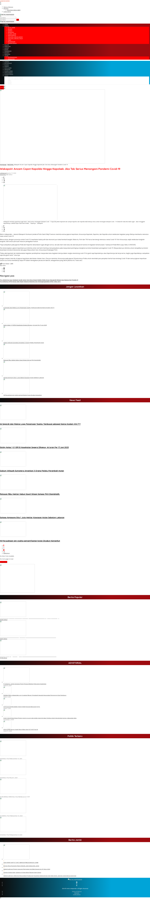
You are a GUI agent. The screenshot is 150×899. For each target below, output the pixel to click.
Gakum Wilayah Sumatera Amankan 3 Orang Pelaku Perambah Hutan (23, 342)
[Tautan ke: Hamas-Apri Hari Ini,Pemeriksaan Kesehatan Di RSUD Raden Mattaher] (13, 831)
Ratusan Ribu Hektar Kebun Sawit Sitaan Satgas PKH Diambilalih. (22, 360)
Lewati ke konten (5, 1)
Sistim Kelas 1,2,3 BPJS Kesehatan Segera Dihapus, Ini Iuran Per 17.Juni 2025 (25, 325)
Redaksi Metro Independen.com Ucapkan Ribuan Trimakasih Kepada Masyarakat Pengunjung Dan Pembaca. (34, 695)
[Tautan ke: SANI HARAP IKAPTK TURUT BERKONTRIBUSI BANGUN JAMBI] (16, 859)
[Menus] (0, 2)
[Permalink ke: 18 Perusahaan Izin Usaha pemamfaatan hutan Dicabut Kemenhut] (16, 393)
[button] (17, 20)
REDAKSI (76, 893)
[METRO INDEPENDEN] (7, 14)
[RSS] (4, 271)
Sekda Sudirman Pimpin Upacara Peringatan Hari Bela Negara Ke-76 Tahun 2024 (26, 869)
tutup (2, 86)
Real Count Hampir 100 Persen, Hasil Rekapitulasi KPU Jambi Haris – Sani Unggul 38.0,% (25, 814)
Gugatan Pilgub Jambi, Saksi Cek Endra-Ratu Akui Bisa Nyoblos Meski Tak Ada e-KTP (24, 795)
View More (4, 562)
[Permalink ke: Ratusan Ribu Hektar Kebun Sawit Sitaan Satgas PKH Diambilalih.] (16, 358)
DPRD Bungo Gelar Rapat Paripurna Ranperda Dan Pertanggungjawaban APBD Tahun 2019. (30, 281)
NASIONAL (3, 174)
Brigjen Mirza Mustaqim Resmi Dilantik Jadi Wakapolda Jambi (21, 866)
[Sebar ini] (3, 177)
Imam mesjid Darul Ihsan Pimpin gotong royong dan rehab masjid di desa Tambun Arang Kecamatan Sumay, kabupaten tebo (40, 718)
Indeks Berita (76, 894)
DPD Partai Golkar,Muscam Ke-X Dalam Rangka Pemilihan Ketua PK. (19, 776)
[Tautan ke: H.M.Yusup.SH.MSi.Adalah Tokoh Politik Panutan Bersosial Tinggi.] (7, 705)
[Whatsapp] (4, 182)
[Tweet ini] (4, 179)
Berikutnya (6, 553)
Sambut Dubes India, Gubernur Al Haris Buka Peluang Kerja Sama (22, 872)
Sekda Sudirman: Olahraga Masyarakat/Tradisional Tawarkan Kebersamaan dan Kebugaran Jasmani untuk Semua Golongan (39, 876)
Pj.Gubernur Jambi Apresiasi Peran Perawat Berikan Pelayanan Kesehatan (24, 684)
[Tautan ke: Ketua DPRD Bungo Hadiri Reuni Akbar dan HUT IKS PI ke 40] (7, 728)
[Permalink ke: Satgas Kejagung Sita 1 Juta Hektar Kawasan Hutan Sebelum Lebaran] (16, 376)
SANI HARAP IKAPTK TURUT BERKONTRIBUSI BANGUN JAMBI (20, 862)
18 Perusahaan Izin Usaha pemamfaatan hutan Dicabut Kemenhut (22, 395)
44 (4, 551)
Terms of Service (77, 891)
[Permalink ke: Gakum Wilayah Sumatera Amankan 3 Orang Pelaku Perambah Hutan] (16, 341)
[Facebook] (4, 268)
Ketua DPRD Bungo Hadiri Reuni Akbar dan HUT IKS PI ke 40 (20, 729)
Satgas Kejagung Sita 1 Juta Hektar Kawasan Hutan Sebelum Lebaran (23, 377)
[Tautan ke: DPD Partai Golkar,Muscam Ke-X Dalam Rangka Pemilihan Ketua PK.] (13, 774)
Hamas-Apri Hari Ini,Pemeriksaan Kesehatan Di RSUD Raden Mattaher (20, 833)
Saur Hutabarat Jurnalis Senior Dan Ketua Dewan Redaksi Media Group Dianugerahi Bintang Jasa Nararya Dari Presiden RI (39, 280)
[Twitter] (4, 270)
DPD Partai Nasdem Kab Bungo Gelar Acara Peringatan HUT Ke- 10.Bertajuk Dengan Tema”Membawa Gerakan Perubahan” (35, 757)
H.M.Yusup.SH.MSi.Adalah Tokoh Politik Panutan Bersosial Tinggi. (21, 706)
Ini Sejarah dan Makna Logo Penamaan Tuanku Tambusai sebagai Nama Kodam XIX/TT (28, 307)
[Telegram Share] (4, 181)
